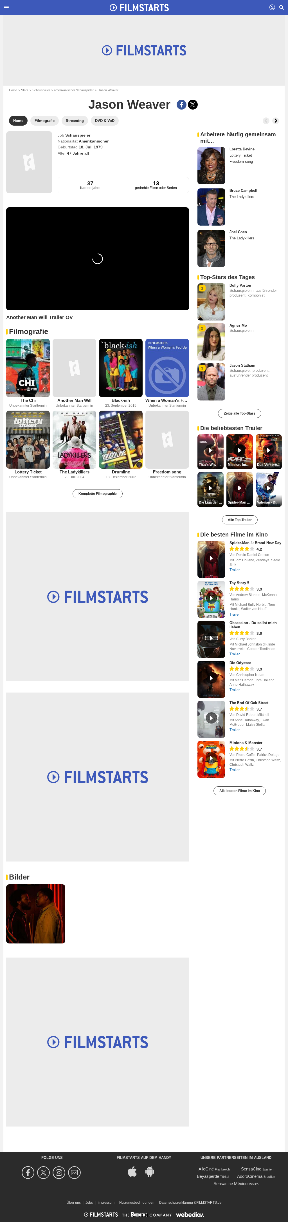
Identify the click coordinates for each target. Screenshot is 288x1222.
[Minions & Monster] (211, 759)
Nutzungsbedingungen (136, 1203)
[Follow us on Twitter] (44, 1172)
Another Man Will (74, 400)
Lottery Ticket (28, 471)
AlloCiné (206, 1169)
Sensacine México (230, 1183)
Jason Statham (242, 365)
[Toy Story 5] (211, 599)
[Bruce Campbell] (211, 207)
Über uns (74, 1203)
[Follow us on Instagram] (60, 1172)
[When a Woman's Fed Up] (167, 368)
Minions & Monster (246, 743)
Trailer (235, 570)
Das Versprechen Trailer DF (269, 465)
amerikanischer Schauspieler (74, 90)
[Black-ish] (121, 368)
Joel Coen (238, 232)
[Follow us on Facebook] (29, 1172)
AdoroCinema (249, 1176)
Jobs (89, 1203)
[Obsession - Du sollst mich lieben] (211, 639)
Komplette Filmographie (97, 494)
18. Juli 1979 (91, 147)
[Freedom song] (167, 440)
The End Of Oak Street (249, 703)
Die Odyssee (240, 663)
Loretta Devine (242, 149)
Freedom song (167, 471)
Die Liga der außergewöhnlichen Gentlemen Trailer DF (211, 502)
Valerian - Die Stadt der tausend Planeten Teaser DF (269, 502)
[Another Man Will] (74, 368)
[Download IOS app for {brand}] (135, 1171)
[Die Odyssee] (211, 679)
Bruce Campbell (243, 190)
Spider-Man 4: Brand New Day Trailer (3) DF (240, 502)
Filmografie (28, 331)
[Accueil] (139, 7)
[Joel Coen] (211, 248)
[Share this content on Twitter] (193, 105)
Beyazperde (208, 1176)
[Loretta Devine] (211, 165)
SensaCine (251, 1169)
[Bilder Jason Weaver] (35, 913)
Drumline (121, 471)
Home (13, 90)
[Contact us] (75, 1172)
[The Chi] (28, 368)
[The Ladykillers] (74, 440)
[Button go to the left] (266, 120)
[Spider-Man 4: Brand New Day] (211, 559)
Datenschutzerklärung (176, 1203)
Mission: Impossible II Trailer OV (240, 465)
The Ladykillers (74, 471)
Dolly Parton (240, 285)
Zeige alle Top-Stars (239, 413)
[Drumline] (121, 440)
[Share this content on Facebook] (181, 105)
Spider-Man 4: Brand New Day (255, 543)
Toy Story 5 (239, 583)
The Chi (28, 400)
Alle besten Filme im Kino (239, 791)
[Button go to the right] (275, 120)
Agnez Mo (238, 325)
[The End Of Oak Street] (211, 719)
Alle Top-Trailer (240, 520)
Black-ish (121, 400)
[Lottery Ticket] (28, 440)
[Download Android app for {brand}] (153, 1171)
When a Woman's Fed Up (167, 400)
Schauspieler (41, 90)
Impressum (106, 1203)
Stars (24, 90)
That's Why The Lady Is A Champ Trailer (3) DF (211, 465)
